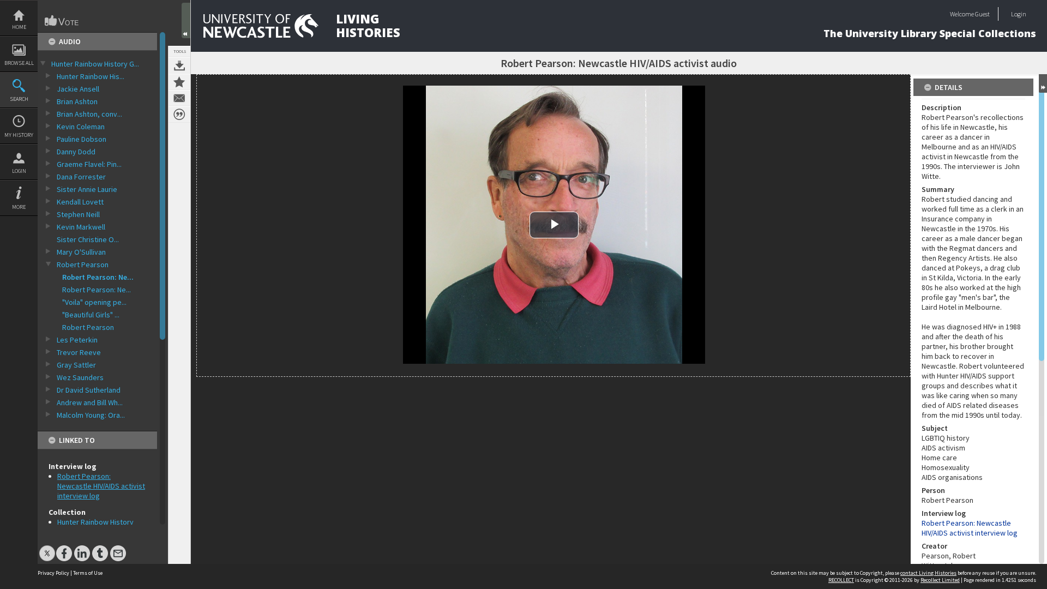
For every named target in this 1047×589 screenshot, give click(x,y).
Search (19, 99)
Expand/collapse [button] (1043, 83)
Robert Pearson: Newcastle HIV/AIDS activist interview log (101, 486)
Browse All (19, 63)
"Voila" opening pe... (94, 302)
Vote (62, 21)
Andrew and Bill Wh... (90, 402)
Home (19, 27)
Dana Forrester (81, 177)
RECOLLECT (841, 580)
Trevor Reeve (79, 352)
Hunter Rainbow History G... (95, 64)
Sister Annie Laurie (87, 189)
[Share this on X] (47, 547)
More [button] (19, 207)
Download (179, 65)
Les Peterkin (77, 340)
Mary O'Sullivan (81, 252)
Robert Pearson (83, 264)
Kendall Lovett (80, 202)
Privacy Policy (53, 572)
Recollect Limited (940, 580)
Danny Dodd (76, 152)
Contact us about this (179, 98)
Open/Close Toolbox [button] (186, 20)
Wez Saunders (80, 377)
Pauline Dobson (81, 139)
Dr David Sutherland (89, 390)
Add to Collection (179, 82)
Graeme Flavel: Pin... (89, 164)
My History (18, 135)
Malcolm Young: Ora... (91, 415)
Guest (982, 14)
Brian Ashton (77, 101)
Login (19, 171)
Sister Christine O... (88, 239)
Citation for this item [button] (179, 114)
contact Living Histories (928, 572)
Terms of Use (88, 572)
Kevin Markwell (81, 227)
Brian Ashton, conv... (89, 114)
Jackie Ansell (78, 89)
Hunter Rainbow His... (90, 76)
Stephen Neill (78, 214)
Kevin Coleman (81, 126)
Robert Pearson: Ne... (98, 277)
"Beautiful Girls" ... (90, 315)
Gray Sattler (76, 365)
